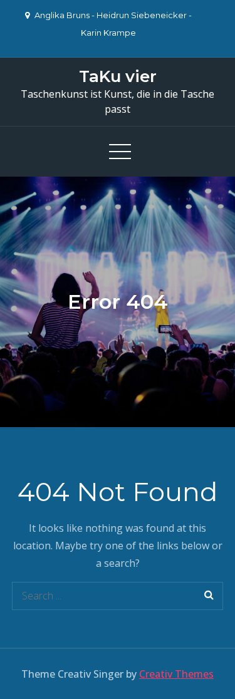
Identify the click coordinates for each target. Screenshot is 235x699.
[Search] (209, 596)
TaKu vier (118, 76)
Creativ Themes (176, 674)
